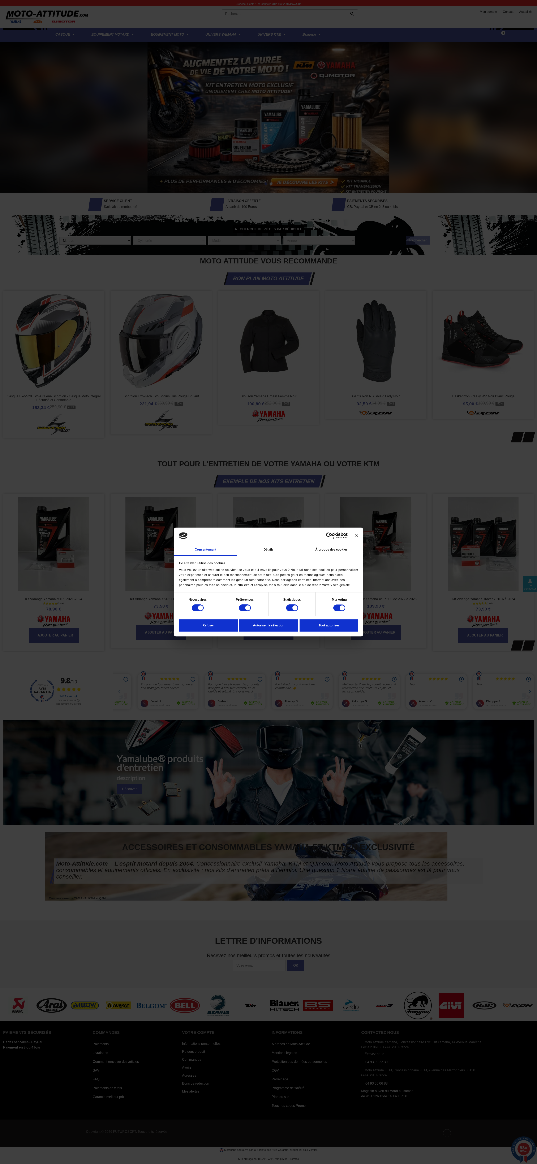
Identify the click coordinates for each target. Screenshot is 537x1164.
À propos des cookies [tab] (331, 549)
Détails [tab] (268, 549)
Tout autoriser (329, 625)
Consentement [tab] (205, 549)
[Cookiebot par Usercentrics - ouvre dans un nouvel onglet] (329, 536)
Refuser (208, 625)
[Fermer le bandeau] (356, 535)
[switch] (245, 608)
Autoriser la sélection (268, 625)
